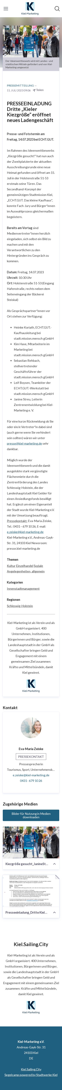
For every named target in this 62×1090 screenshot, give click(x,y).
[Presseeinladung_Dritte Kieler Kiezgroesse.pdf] (31, 891)
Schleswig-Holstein (20, 606)
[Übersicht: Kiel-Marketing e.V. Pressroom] (30, 8)
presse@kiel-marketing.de (24, 443)
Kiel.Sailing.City (31, 1069)
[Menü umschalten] (6, 9)
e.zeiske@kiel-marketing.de (25, 532)
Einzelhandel (24, 566)
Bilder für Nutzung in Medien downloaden (31, 815)
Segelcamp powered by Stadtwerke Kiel (31, 1075)
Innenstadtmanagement (23, 588)
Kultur (11, 566)
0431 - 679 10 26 (31, 781)
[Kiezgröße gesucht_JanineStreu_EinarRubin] (31, 843)
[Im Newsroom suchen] (57, 8)
